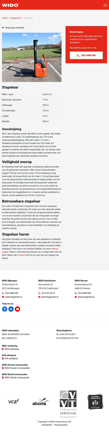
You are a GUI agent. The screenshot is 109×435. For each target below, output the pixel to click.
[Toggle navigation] (105, 5)
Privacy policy (60, 425)
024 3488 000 (11, 293)
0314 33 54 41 (48, 293)
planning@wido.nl (13, 297)
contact (21, 255)
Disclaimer (47, 425)
